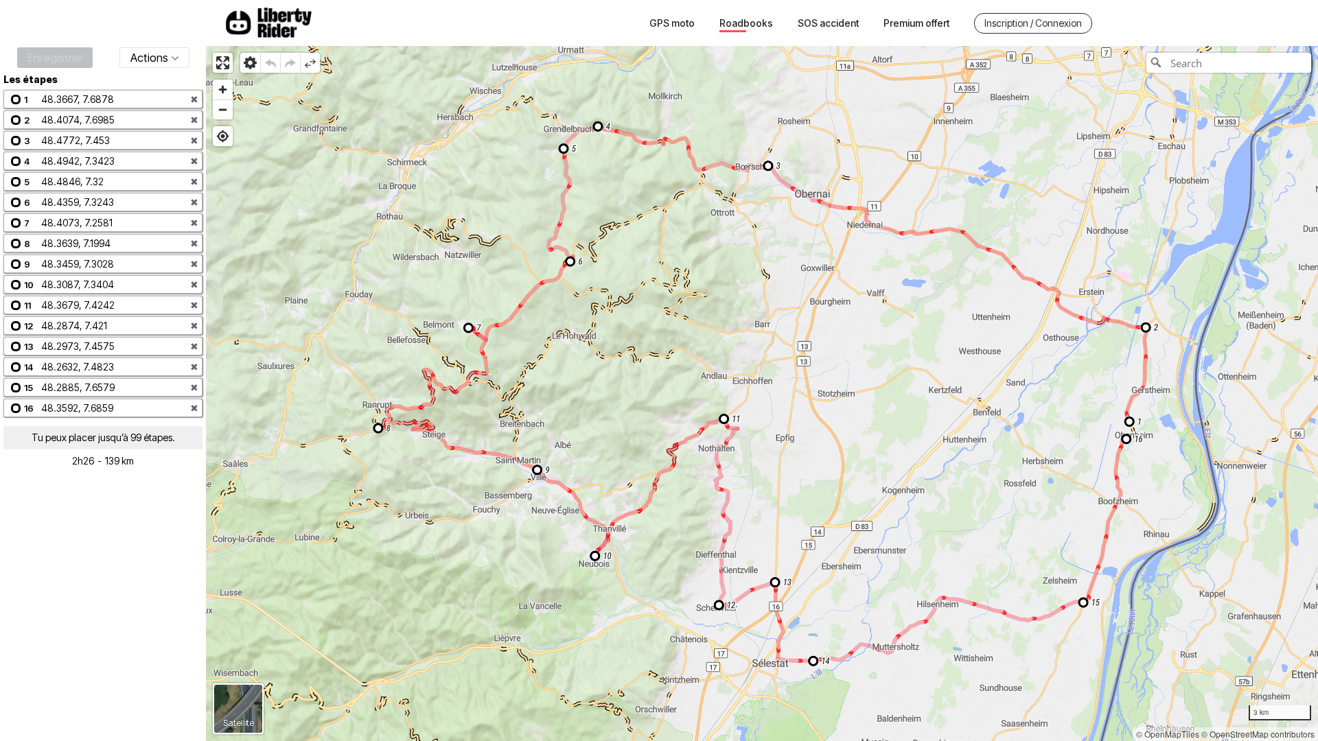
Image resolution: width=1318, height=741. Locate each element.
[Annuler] (270, 63)
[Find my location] (223, 136)
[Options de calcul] (250, 63)
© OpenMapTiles (1167, 734)
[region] (762, 393)
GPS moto (672, 23)
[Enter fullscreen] (223, 63)
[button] (103, 99)
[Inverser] (310, 63)
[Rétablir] (290, 63)
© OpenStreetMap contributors (1258, 734)
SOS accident (828, 23)
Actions (149, 57)
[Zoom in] (223, 89)
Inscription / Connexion (1033, 23)
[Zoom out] (223, 109)
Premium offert (916, 23)
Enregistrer (54, 57)
